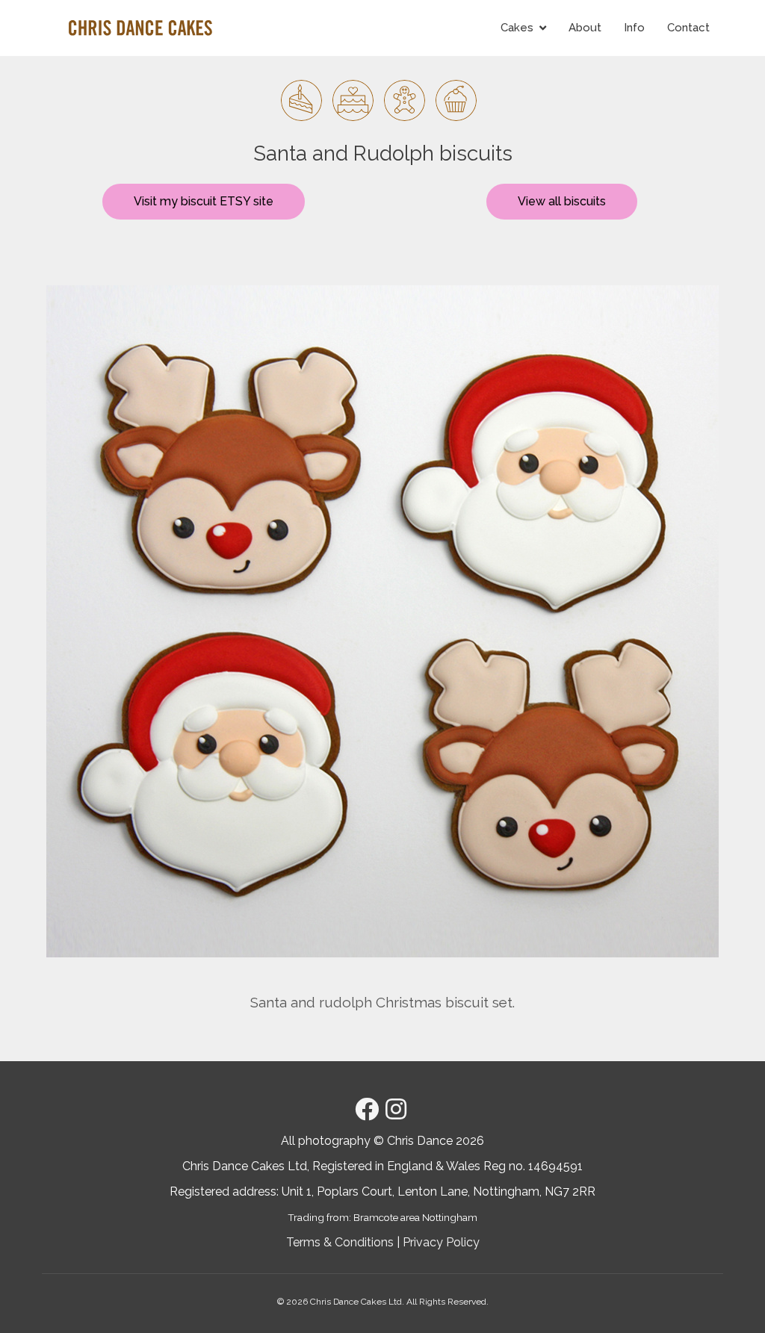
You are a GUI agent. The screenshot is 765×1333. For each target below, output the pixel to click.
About (585, 27)
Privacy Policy (441, 1242)
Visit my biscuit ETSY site (203, 201)
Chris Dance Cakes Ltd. (357, 1301)
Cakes (517, 27)
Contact (688, 27)
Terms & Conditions (340, 1242)
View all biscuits (562, 201)
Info (634, 27)
